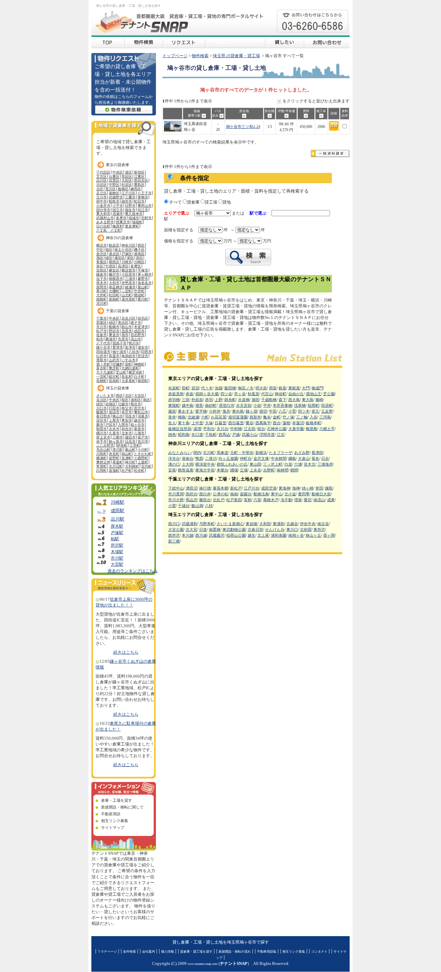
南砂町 (211, 405)
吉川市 (143, 441)
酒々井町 (103, 364)
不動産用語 (110, 814)
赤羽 (209, 399)
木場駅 (117, 552)
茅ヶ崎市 (145, 274)
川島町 (101, 454)
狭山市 (117, 416)
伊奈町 (122, 445)
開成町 (139, 295)
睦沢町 (114, 376)
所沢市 (139, 408)
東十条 (184, 423)
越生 (251, 535)
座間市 (101, 287)
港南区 (139, 254)
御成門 (317, 388)
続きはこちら (125, 652)
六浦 (298, 464)
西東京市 (123, 222)
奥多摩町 (132, 226)
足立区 (101, 193)
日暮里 (220, 423)
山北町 (126, 295)
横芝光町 (135, 372)
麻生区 (114, 270)
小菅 (292, 411)
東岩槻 (251, 524)
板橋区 (123, 189)
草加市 (126, 420)
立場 (244, 470)
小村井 (215, 411)
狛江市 (143, 210)
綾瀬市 (130, 287)
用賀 (273, 388)
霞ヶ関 (329, 535)
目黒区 (114, 180)
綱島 (292, 458)
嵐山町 (130, 449)
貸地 (226, 202)
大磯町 (114, 291)
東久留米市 (134, 214)
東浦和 (278, 524)
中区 (99, 249)
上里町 (143, 462)
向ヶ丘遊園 (228, 458)
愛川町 (143, 299)
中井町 (139, 291)
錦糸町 (230, 399)
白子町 (139, 376)
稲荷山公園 (236, 535)
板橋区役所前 (179, 429)
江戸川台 (251, 488)
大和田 (265, 524)
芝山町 (121, 372)
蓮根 (286, 423)
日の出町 (103, 226)
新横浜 (261, 452)
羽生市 (130, 416)
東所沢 (319, 529)
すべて (175, 202)
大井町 (101, 295)
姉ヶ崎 (307, 488)
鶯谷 (249, 423)
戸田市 (110, 425)
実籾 (247, 500)
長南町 (114, 381)
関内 (197, 452)
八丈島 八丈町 (108, 230)
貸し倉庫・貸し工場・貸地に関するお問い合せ (327, 42)
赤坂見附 (176, 394)
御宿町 (143, 381)
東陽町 (174, 405)
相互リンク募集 (114, 821)
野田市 (114, 331)
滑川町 (117, 449)
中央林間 (278, 458)
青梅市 (143, 197)
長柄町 (101, 381)
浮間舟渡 (267, 434)
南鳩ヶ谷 (296, 535)
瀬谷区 (119, 257)
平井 (267, 405)
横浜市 (101, 245)
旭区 (99, 257)
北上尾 (263, 535)
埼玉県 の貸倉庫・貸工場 (236, 56)
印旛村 (117, 364)
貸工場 (211, 202)
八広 (282, 411)
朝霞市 (101, 429)
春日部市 (103, 416)
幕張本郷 (220, 488)
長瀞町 (126, 458)
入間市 (123, 425)
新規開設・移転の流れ (235, 951)
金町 (277, 417)
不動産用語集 (266, 951)
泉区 (139, 257)
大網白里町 (130, 368)
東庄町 (114, 368)
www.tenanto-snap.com (203, 964)
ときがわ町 (143, 454)
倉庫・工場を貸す (116, 800)
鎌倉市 (101, 274)
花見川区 (128, 318)
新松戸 (236, 488)
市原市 (123, 339)
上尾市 (114, 420)
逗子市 (101, 278)
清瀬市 (117, 214)
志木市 (114, 429)
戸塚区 (126, 254)
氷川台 (222, 429)
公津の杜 (220, 494)
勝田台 (205, 500)
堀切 (263, 411)
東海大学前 (205, 470)
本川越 (187, 535)
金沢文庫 (261, 458)
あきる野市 (105, 222)
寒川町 (101, 291)
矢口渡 (197, 434)
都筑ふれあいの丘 (232, 464)
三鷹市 (130, 197)
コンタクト (319, 951)
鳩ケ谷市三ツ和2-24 (243, 127)
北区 (99, 189)
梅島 (182, 417)
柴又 (315, 411)
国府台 (191, 494)
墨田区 (126, 176)
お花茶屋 (218, 417)
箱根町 (101, 299)
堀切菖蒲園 (238, 417)
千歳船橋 (269, 399)
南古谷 (323, 524)
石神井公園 (276, 429)
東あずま (185, 411)
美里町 (117, 462)
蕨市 (99, 425)
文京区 (101, 176)
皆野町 (114, 458)
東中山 (276, 494)
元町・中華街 (241, 452)
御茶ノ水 (245, 388)
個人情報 (167, 951)
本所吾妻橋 (282, 405)
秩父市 (126, 408)
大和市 (114, 283)
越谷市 (139, 420)
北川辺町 (116, 466)
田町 (186, 388)
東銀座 (294, 388)
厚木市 (101, 283)
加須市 (114, 412)
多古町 (101, 368)
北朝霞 (306, 529)
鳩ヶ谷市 (137, 425)
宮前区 (101, 270)
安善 (172, 470)
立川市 (101, 197)
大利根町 (132, 466)
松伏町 (139, 470)
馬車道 (222, 452)
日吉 (325, 458)
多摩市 (121, 218)
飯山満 (197, 505)
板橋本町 (313, 423)
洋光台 (174, 458)
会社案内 (148, 951)
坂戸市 (143, 437)
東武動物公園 (234, 529)
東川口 (292, 529)
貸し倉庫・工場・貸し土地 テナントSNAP (107, 42)
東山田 (255, 464)
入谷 (313, 417)
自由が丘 (296, 394)
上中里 (197, 423)
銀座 (282, 388)
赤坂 (189, 394)
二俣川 (211, 458)
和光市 (126, 429)
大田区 (126, 180)
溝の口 (174, 464)
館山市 (126, 327)
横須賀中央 (205, 464)
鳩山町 (126, 454)
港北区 (114, 254)
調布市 (126, 201)
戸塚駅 (117, 533)
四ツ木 (304, 411)
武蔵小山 (249, 434)
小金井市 (103, 205)
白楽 (288, 464)
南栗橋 (215, 529)
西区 (141, 245)
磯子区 (139, 249)
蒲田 (255, 399)
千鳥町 (211, 434)
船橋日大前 (321, 494)
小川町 (143, 449)
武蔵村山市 (105, 218)
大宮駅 (117, 564)
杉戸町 (126, 470)
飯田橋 (230, 388)
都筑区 (114, 262)
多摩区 (135, 266)
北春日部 (255, 529)
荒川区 (110, 189)
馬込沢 (191, 500)
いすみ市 (128, 360)
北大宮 (191, 529)
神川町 (130, 462)
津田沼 (191, 488)
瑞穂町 (137, 222)
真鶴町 (114, 299)
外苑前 (197, 399)
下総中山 (176, 488)
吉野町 (269, 470)
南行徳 (205, 488)
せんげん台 (274, 529)
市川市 (101, 327)
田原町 (327, 405)
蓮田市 (130, 437)
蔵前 (172, 411)
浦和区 (135, 400)
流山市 (135, 339)
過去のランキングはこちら (133, 571)
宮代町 (146, 466)
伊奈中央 (307, 524)
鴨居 (199, 458)
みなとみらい (179, 452)
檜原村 (117, 226)
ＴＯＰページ (107, 951)
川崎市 (126, 262)
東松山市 (141, 412)
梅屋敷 (311, 429)
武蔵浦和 (189, 524)
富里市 (114, 356)
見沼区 (101, 400)
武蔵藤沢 (216, 535)
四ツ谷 (226, 394)
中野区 (114, 184)
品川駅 (117, 519)
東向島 (238, 411)
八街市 (133, 352)
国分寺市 (103, 210)
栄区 (130, 257)
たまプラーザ (280, 452)
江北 (280, 434)
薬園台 (245, 494)
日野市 (130, 205)
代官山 (267, 394)
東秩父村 (103, 462)
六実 (257, 500)
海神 (296, 488)
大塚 (209, 423)
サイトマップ (112, 827)
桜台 (261, 429)
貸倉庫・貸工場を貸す (196, 951)
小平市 (117, 205)
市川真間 (176, 494)
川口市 (101, 408)
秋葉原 (253, 394)
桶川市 (101, 433)
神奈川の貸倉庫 (119, 238)
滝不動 (286, 500)
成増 (197, 429)
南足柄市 (116, 287)
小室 (172, 505)
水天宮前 (243, 405)
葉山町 (143, 287)
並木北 (309, 464)
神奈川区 (128, 245)
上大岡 (187, 464)
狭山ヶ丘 (313, 535)
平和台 (209, 429)
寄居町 (101, 466)
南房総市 (128, 356)
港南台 (187, 458)
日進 (203, 529)
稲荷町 (313, 405)
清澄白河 (226, 405)
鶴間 (294, 470)
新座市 (139, 429)
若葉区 (101, 322)
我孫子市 (119, 343)
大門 (306, 388)
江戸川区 (128, 193)
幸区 (99, 266)
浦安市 (143, 347)
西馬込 (224, 434)
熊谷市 (135, 404)
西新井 (255, 417)
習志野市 (137, 335)
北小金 (290, 494)
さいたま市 (105, 395)
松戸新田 (234, 500)
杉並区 (126, 184)
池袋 (218, 388)
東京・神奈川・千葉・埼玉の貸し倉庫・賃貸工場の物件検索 (143, 42)
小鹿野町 (141, 458)
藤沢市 (114, 274)
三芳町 (134, 445)
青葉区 (101, 262)
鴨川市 (133, 343)
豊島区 (139, 184)
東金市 (114, 335)
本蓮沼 (298, 423)
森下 (282, 399)
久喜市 (114, 433)
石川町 (209, 452)
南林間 (282, 470)
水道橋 (244, 399)
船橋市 (114, 327)
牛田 (273, 411)
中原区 (110, 266)
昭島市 (114, 201)
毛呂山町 (103, 449)
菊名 (315, 458)
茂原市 (126, 331)
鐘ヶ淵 (251, 411)
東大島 (307, 399)
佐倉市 (101, 335)
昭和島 (184, 434)
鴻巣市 (143, 416)
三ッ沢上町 (272, 464)
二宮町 (126, 291)
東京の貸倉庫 (117, 165)
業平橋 (201, 411)
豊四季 (304, 494)
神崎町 (139, 364)
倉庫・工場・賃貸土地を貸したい (284, 42)
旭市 (124, 335)
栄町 (128, 364)
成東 (331, 500)
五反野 (327, 411)
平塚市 (143, 270)
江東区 (139, 176)
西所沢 (174, 535)
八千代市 (103, 343)
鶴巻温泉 (185, 470)
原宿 (195, 388)
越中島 (187, 405)
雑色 (172, 434)
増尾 (298, 500)
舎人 (172, 423)
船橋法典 (261, 494)
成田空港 (269, 488)
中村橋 (236, 429)
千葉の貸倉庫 (117, 311)
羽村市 (146, 218)
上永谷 (255, 470)
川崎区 (139, 262)
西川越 (201, 535)
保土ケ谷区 (123, 249)
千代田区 (103, 172)
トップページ (175, 56)
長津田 (317, 452)
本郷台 (222, 470)
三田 (186, 399)
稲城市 (133, 218)
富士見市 (103, 437)
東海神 (284, 488)
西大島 (294, 399)
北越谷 (292, 524)
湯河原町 (128, 299)
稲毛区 (143, 318)
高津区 (123, 266)
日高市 (130, 441)
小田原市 (128, 274)
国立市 (117, 210)
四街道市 (103, 352)
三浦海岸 (325, 464)
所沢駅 (117, 545)
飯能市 (101, 412)
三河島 (325, 417)
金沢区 (101, 254)
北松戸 (218, 500)
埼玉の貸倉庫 (117, 388)
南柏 (234, 494)
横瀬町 (101, 458)
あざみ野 (302, 452)
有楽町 (174, 388)
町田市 (139, 201)
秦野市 (143, 278)
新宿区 (139, 172)
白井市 (101, 356)
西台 (277, 423)
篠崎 (319, 399)
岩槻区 (110, 404)
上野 (218, 399)
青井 (172, 417)
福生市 (130, 210)
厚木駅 (117, 526)
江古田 (249, 429)
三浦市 (130, 278)
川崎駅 (117, 502)
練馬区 (135, 189)
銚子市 (135, 322)
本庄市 (126, 412)
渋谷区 (101, 184)
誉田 (319, 488)
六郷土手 (327, 429)
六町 (205, 417)
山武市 (114, 360)
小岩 (257, 405)
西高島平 (263, 423)
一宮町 (101, 376)
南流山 (319, 500)
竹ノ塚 (288, 417)
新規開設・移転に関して (122, 807)
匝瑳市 (143, 356)
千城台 (184, 505)
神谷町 (280, 394)
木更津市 (141, 327)
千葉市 (101, 318)
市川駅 (117, 558)
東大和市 (103, 214)
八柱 (209, 505)
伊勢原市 (128, 283)
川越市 (123, 404)
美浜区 (123, 322)
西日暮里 (236, 423)
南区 (108, 249)
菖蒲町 (114, 470)
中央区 (117, 172)
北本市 (126, 433)
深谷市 (101, 420)
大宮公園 (176, 529)
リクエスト (184, 42)
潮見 (199, 405)
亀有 (267, 417)
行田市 (114, 408)
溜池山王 (313, 394)
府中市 (101, 201)
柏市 (99, 339)
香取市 (101, 360)
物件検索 (200, 56)
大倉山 (304, 458)
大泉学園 (296, 429)
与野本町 (207, 524)
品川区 (101, 180)
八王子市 (145, 193)
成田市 (139, 331)
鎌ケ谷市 (103, 347)
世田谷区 (141, 180)
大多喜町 (128, 381)
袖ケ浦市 (119, 352)
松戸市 (101, 331)
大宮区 (139, 395)
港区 (128, 172)
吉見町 (114, 454)
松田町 (114, 295)
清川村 (101, 303)
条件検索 (129, 951)
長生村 (126, 376)
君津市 (117, 347)
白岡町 (101, 470)
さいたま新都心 (230, 524)
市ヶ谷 (240, 394)
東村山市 (145, 205)
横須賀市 (128, 270)
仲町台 (245, 458)
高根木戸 (271, 500)
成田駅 (117, 510)
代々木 (207, 388)
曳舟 (226, 411)
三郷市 (117, 437)
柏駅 (115, 539)
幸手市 (101, 441)
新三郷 (174, 541)
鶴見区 (114, 245)
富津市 (130, 347)
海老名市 (145, 283)
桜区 (124, 400)
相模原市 (116, 278)
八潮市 (139, 433)
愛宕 (308, 500)
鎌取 (329, 488)
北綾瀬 (193, 417)
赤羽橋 (174, 399)
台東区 (114, 176)
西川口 (174, 524)
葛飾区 (114, 193)
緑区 (108, 257)
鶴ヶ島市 (116, 441)
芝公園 (329, 394)
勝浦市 (110, 339)
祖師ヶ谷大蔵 (207, 394)
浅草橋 (300, 405)
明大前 (261, 388)
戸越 (236, 434)
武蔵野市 (116, 197)
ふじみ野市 (105, 445)
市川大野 (176, 500)
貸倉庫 (193, 202)
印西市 (146, 352)
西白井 (205, 494)
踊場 (234, 470)
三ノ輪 (302, 417)
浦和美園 (278, 535)
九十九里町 (105, 372)
